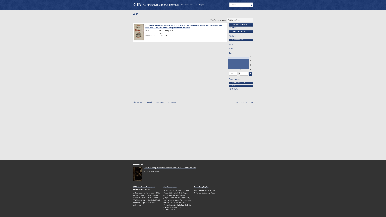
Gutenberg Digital (201, 187)
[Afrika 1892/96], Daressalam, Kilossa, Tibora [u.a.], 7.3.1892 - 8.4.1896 (170, 168)
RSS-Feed (249, 102)
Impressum (160, 102)
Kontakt (150, 102)
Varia (233, 86)
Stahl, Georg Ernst (238, 31)
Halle (231, 48)
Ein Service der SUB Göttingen (192, 5)
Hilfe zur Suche (138, 102)
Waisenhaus (236, 40)
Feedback (240, 102)
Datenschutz (172, 102)
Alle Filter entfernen (238, 25)
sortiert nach (222, 20)
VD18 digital (234, 89)
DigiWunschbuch (237, 83)
